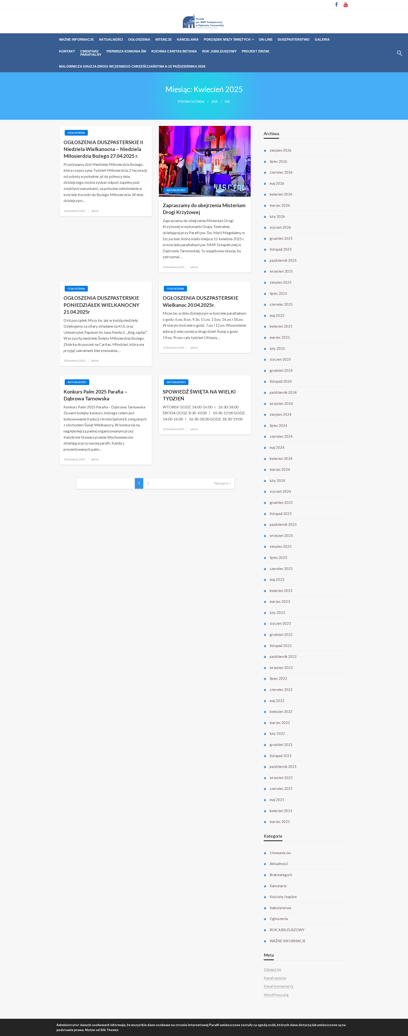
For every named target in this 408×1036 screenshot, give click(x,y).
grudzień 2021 (281, 744)
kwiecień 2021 (281, 811)
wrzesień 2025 (281, 271)
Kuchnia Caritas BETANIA (174, 51)
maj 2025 (277, 315)
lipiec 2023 (278, 557)
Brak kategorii (281, 875)
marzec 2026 (280, 205)
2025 (214, 101)
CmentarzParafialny (90, 52)
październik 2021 (283, 766)
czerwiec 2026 (281, 172)
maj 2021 (277, 799)
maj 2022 (277, 700)
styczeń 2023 (280, 623)
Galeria (322, 39)
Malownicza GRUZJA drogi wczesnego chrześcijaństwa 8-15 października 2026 (132, 66)
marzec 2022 (280, 722)
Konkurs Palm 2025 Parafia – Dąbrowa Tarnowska (95, 395)
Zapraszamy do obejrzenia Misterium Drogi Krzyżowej (204, 208)
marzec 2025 (280, 337)
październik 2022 (283, 656)
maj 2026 (277, 183)
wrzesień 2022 (281, 667)
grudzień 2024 (281, 370)
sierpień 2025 (280, 282)
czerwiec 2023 (281, 568)
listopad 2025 (281, 249)
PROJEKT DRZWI (255, 51)
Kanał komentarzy (278, 986)
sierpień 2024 (280, 414)
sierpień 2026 (280, 150)
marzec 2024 (280, 469)
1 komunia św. (280, 853)
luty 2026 (277, 216)
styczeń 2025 (280, 359)
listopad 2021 (281, 755)
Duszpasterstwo (294, 39)
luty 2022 (277, 733)
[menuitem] (76, 39)
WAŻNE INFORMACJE (76, 39)
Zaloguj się (272, 969)
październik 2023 (283, 524)
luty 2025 (277, 348)
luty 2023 (277, 612)
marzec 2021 (280, 821)
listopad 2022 (281, 645)
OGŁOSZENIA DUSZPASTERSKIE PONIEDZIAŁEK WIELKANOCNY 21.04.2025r (101, 305)
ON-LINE (265, 39)
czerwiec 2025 (281, 304)
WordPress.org (276, 994)
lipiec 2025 (278, 293)
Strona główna (191, 101)
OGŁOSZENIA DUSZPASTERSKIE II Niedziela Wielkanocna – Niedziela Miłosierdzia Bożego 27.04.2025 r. (103, 149)
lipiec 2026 (278, 161)
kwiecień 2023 (281, 590)
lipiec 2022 (278, 678)
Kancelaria (188, 39)
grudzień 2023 (281, 502)
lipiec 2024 (278, 425)
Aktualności (111, 39)
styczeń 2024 (280, 491)
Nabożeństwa (280, 908)
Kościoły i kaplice (283, 897)
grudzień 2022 (281, 634)
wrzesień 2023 (281, 535)
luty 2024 (277, 480)
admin (95, 211)
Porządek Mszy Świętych (227, 39)
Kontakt (67, 51)
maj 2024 (277, 447)
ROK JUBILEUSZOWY (219, 51)
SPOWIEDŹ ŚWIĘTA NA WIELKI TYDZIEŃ (199, 395)
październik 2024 (283, 392)
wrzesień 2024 (281, 403)
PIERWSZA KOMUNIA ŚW (126, 51)
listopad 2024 (281, 381)
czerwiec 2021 (281, 788)
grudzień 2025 (281, 238)
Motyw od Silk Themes (102, 1030)
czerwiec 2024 (281, 436)
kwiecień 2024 (281, 458)
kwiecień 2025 (281, 326)
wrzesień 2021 (281, 777)
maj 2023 (277, 579)
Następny (221, 483)
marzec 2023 (280, 601)
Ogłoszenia (139, 39)
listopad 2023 (281, 513)
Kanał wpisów (275, 978)
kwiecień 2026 (281, 194)
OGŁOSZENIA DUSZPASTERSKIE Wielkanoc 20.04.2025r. (200, 301)
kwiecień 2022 (281, 711)
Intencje (163, 39)
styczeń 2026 (280, 227)
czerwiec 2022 (281, 689)
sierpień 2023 (280, 546)
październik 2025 (283, 260)
